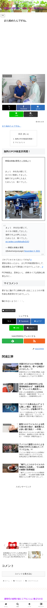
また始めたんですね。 (11, 126)
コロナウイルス (10, 310)
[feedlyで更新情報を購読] (12, 341)
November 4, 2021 (32, 251)
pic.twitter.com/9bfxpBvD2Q (17, 242)
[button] (31, 114)
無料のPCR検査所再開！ (24, 139)
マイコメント (20, 142)
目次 (20, 134)
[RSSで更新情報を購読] (34, 341)
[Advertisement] (23, 48)
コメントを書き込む (23, 574)
